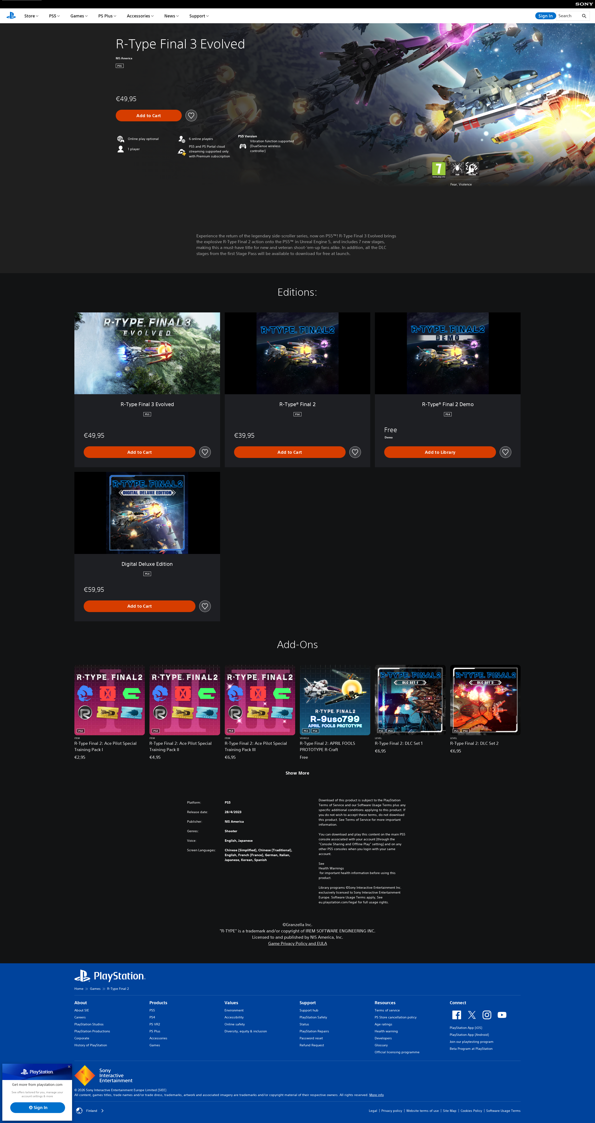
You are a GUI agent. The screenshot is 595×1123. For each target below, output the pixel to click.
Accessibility (234, 1017)
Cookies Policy (471, 1111)
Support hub (309, 1010)
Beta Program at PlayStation (471, 1049)
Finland (91, 1111)
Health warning (386, 1031)
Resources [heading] (385, 1002)
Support (197, 15)
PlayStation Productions (92, 1031)
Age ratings (383, 1024)
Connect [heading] (458, 1002)
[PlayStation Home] (11, 16)
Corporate (81, 1038)
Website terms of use (422, 1111)
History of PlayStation (90, 1045)
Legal (373, 1111)
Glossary (381, 1045)
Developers (383, 1038)
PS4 (152, 1017)
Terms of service (387, 1010)
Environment (234, 1010)
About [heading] (80, 1002)
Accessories (138, 15)
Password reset (311, 1038)
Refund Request (312, 1045)
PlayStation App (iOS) (466, 1028)
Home (78, 989)
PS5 (52, 15)
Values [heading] (231, 1002)
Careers (80, 1017)
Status (304, 1024)
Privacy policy (391, 1111)
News (169, 15)
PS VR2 (154, 1024)
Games (77, 15)
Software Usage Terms (503, 1111)
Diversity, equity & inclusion (246, 1031)
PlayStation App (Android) (469, 1035)
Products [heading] (158, 1002)
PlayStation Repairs (314, 1031)
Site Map (449, 1111)
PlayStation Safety (313, 1017)
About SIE (81, 1010)
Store (29, 15)
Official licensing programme (397, 1052)
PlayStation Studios (89, 1024)
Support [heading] (308, 1002)
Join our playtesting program (471, 1042)
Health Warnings (331, 868)
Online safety (235, 1024)
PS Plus (105, 15)
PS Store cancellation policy (395, 1017)
